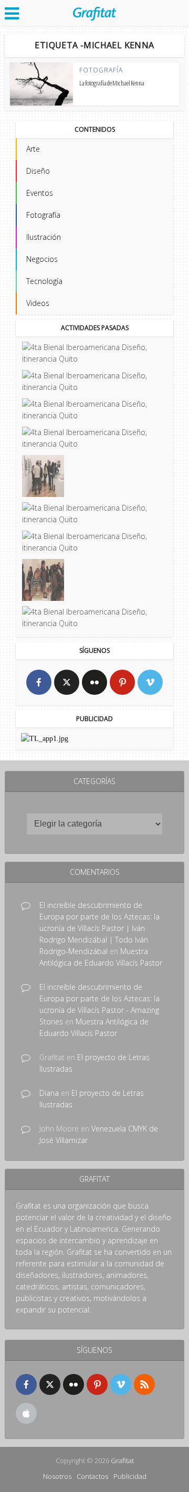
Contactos (92, 1476)
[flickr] (94, 682)
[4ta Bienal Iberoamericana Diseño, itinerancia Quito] (93, 353)
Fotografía (101, 70)
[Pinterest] (122, 682)
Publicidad (129, 1476)
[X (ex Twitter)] (66, 682)
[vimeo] (150, 682)
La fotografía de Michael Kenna (111, 83)
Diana (49, 1093)
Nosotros (57, 1476)
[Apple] (26, 1413)
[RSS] (144, 1384)
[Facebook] (38, 682)
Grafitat (122, 1460)
